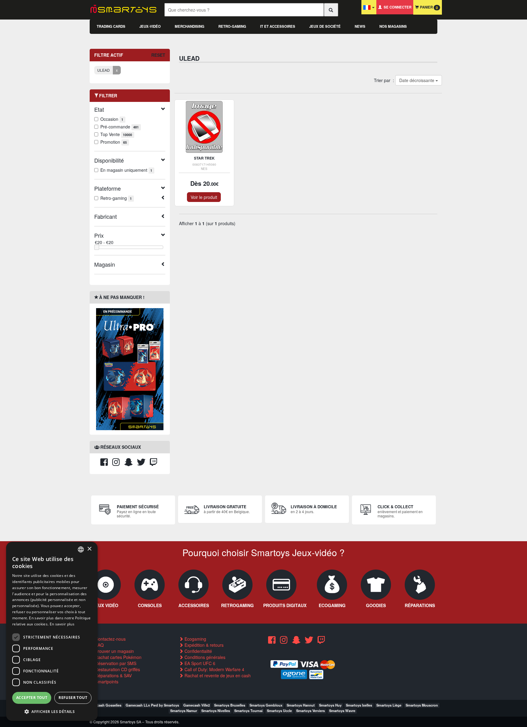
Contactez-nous (110, 639)
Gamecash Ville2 (196, 705)
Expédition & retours (203, 645)
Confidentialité (197, 651)
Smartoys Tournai (248, 710)
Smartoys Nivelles (215, 710)
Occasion (111, 119)
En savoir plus (62, 624)
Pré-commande (119, 127)
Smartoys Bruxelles (229, 705)
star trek (204, 158)
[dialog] (52, 631)
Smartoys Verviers (310, 710)
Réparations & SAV (113, 675)
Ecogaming (194, 639)
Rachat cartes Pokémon (118, 657)
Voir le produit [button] (204, 197)
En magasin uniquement (126, 170)
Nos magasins (393, 26)
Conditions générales (204, 657)
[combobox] (81, 549)
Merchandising (189, 26)
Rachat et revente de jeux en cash (217, 675)
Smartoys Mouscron (422, 705)
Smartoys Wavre (342, 710)
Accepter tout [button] (31, 697)
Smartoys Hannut (301, 705)
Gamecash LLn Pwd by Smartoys (152, 705)
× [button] (89, 549)
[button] (51, 711)
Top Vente (116, 134)
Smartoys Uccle (279, 710)
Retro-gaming (232, 26)
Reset (158, 55)
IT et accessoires (277, 26)
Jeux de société (325, 26)
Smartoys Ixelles (359, 705)
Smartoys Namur (183, 710)
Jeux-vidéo (150, 26)
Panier (428, 7)
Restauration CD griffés (117, 669)
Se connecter (396, 7)
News (360, 26)
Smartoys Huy (330, 705)
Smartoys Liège (388, 705)
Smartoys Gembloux (265, 705)
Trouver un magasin (114, 651)
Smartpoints (106, 681)
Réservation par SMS (115, 663)
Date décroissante (417, 80)
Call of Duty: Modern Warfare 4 (213, 669)
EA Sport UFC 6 (199, 663)
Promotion (113, 142)
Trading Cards (111, 26)
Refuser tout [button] (73, 697)
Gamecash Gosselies (104, 705)
